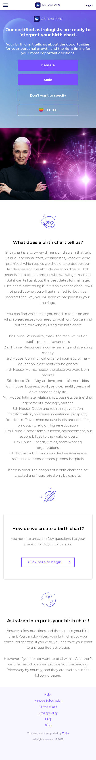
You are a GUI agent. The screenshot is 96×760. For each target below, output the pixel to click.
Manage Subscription (48, 700)
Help (47, 694)
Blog (48, 725)
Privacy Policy (48, 713)
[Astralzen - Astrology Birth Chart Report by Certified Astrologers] (47, 5)
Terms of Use (48, 706)
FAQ (48, 719)
